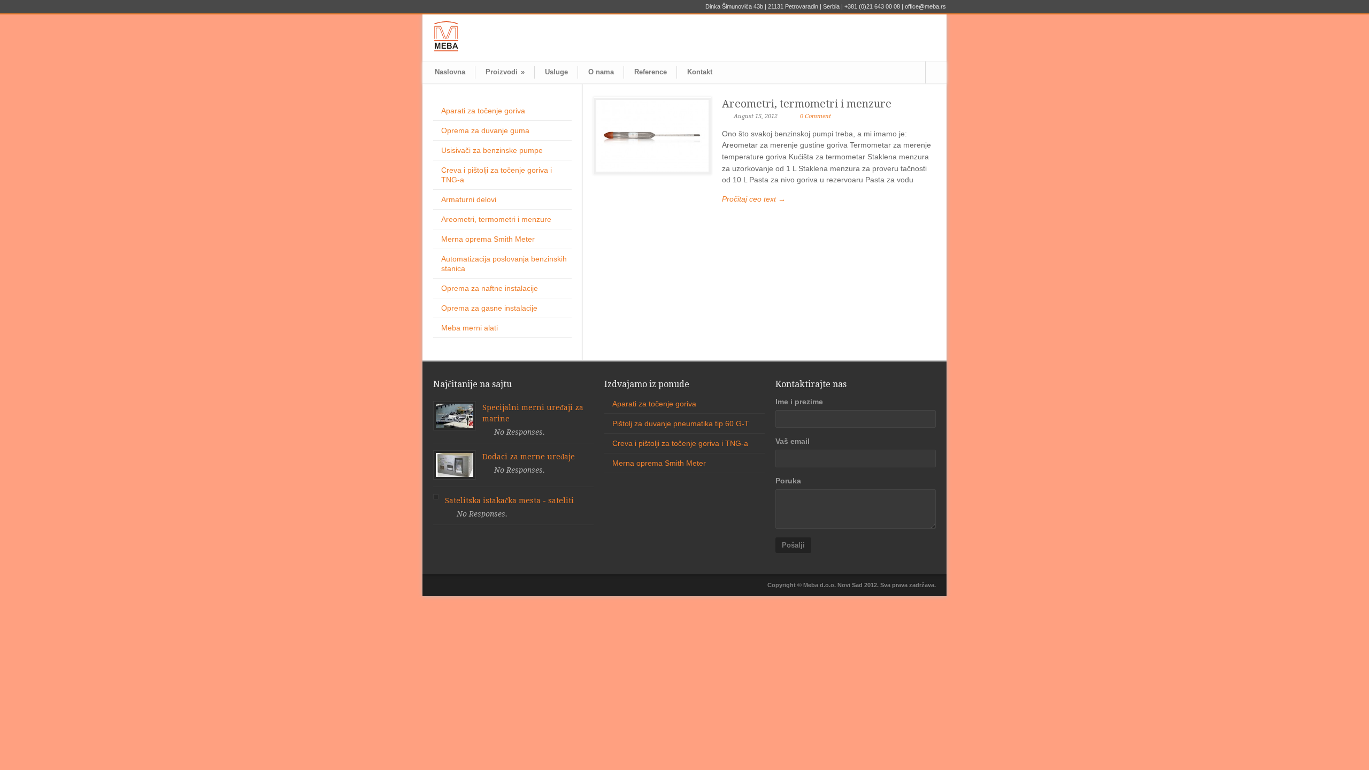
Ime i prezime (799, 401)
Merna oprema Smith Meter (488, 239)
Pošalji (793, 545)
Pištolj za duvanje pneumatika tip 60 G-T (680, 423)
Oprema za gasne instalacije (489, 308)
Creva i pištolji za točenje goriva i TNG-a (680, 443)
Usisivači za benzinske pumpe (492, 150)
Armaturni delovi (468, 199)
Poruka (788, 480)
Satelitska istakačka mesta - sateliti (509, 500)
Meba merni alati (469, 328)
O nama (601, 72)
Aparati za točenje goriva (483, 110)
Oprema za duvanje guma (485, 130)
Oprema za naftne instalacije (489, 288)
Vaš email (792, 441)
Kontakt (699, 72)
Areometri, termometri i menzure (806, 103)
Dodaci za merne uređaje (528, 456)
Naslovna (450, 72)
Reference (650, 72)
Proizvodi (505, 72)
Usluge (556, 72)
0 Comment (815, 116)
